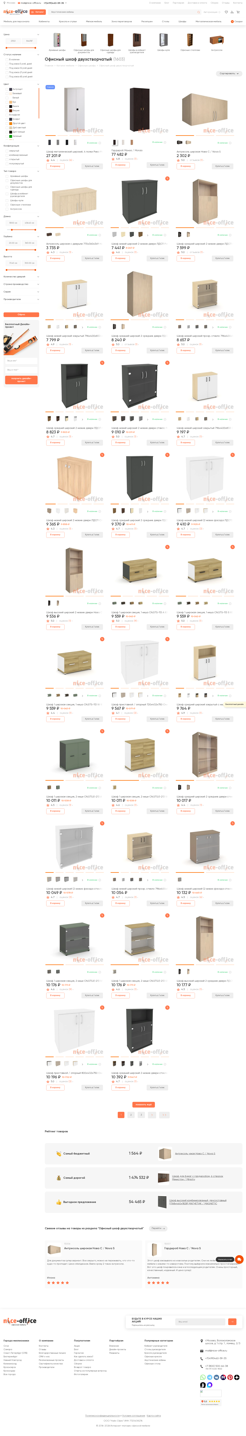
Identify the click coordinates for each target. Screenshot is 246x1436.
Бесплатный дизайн (235, 704)
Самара (8, 1350)
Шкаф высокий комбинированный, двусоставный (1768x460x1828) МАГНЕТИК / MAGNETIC (197, 1202)
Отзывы (225, 3)
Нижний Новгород (12, 1360)
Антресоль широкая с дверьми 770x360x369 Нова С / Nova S (74, 244)
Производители (46, 1367)
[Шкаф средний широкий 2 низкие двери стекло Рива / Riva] (140, 1031)
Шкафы (182, 21)
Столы (165, 21)
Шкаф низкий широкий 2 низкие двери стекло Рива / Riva (139, 428)
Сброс (21, 315)
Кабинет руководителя (155, 1346)
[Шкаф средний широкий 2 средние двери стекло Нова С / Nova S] (205, 755)
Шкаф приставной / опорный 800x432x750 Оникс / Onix (74, 1073)
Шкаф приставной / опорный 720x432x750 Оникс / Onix (139, 704)
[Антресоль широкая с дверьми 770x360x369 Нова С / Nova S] (74, 202)
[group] (93, 1264)
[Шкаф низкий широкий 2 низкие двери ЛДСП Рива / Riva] (140, 202)
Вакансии (114, 1346)
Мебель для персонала (16, 21)
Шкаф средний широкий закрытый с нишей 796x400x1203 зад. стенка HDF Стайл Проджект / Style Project (205, 704)
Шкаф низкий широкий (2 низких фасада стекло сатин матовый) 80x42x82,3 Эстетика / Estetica (205, 889)
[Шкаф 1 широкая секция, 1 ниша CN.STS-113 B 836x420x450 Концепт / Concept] (205, 571)
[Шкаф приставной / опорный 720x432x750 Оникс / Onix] (140, 663)
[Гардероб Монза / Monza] (140, 110)
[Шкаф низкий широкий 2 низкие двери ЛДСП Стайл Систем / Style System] (74, 479)
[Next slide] (148, 235)
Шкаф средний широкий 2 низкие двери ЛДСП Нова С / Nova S (205, 244)
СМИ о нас (44, 1357)
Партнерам (178, 3)
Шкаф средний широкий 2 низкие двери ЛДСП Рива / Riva (74, 428)
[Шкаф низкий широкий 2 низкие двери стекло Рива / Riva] (140, 387)
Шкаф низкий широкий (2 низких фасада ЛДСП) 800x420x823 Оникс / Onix (205, 520)
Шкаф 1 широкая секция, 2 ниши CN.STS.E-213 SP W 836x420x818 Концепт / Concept (139, 981)
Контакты (237, 3)
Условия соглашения (133, 1416)
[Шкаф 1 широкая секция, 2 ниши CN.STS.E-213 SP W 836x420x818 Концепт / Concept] (140, 939)
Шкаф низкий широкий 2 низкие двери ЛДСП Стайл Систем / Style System (74, 520)
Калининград (10, 1364)
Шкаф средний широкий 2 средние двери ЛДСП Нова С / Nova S (139, 336)
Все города (10, 1374)
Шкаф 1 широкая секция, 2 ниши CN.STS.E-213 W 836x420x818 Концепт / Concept (139, 796)
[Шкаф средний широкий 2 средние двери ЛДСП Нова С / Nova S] (140, 295)
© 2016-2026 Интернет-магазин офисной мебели (123, 1426)
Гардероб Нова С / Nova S (182, 1248)
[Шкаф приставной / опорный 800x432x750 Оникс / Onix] (74, 1031)
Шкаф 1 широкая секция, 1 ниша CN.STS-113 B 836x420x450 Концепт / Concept (205, 612)
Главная (49, 66)
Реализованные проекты (51, 1360)
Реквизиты (114, 1353)
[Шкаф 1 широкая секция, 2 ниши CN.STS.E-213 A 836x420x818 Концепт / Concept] (74, 755)
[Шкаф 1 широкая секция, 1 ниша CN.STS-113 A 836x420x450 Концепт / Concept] (140, 571)
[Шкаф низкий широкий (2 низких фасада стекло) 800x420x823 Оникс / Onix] (74, 847)
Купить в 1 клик (92, 166)
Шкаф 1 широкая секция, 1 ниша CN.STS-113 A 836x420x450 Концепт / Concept (139, 612)
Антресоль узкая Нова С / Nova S (195, 1153)
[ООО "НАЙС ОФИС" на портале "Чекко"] (211, 1390)
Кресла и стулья (68, 21)
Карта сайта (154, 1416)
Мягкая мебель (94, 21)
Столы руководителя (155, 1350)
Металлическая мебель (209, 21)
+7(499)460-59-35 (54, 3)
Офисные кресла (153, 1357)
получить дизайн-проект (21, 380)
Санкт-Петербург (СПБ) (15, 1353)
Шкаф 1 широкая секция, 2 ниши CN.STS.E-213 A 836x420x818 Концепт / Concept (74, 796)
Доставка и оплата (197, 3)
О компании (155, 3)
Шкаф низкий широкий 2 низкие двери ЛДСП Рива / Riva (139, 244)
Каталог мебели (65, 66)
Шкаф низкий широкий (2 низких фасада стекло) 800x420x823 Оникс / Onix (74, 889)
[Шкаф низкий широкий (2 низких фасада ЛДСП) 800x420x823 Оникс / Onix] (205, 479)
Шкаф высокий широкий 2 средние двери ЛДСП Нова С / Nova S (205, 981)
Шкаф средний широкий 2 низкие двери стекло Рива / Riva (139, 1073)
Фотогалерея (81, 1374)
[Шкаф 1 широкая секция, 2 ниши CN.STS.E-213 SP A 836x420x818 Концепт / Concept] (74, 939)
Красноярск (10, 1367)
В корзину (55, 166)
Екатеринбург (10, 1357)
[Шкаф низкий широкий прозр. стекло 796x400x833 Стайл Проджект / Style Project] (140, 847)
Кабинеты (44, 21)
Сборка (214, 3)
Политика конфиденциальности (102, 1416)
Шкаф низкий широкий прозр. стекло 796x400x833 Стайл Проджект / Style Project (139, 889)
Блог (167, 3)
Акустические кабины (155, 1360)
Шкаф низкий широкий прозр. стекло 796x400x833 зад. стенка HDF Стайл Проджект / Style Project (205, 336)
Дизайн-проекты (117, 1350)
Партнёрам (116, 1340)
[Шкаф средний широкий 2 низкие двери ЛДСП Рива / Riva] (74, 387)
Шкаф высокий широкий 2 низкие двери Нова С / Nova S (74, 612)
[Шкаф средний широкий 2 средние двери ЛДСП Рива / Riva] (140, 479)
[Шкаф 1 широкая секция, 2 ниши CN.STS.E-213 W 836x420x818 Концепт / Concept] (140, 755)
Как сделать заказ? (83, 1357)
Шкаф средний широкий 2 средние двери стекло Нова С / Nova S (205, 796)
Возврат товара (82, 1367)
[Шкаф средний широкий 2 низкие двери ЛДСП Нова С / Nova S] (205, 202)
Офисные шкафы (87, 66)
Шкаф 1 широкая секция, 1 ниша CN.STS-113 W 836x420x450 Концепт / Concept (74, 704)
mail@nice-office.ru (31, 3)
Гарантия (79, 1353)
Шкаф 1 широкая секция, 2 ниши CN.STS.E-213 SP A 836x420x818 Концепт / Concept (74, 981)
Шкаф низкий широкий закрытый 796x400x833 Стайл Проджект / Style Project (205, 428)
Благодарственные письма (52, 1353)
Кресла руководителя (155, 1353)
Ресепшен (147, 21)
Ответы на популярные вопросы (90, 1371)
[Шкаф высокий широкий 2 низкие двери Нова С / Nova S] (74, 571)
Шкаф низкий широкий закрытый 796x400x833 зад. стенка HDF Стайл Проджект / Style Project (74, 336)
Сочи (6, 1346)
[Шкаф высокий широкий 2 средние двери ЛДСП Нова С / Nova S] (205, 939)
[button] (50, 109)
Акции (77, 1346)
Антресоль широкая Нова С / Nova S (199, 151)
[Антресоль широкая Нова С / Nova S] (205, 110)
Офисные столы (152, 1364)
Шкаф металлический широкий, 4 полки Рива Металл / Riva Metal (74, 151)
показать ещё (144, 1105)
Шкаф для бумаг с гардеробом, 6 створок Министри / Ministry (197, 1178)
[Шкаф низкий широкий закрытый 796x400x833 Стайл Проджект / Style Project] (205, 387)
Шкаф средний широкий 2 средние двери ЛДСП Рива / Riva (139, 520)
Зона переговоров (121, 21)
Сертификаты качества (51, 1364)
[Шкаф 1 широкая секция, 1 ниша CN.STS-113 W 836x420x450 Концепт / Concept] (74, 663)
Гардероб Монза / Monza (126, 150)
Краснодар (9, 1371)
